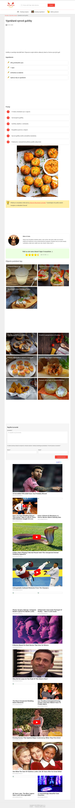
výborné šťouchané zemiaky (38, 203)
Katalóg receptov (24, 12)
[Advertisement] (37, 37)
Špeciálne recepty (13, 15)
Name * (9, 449)
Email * (39, 449)
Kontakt (31, 806)
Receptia (7, 15)
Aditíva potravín (54, 12)
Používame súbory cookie (40, 806)
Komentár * (9, 430)
